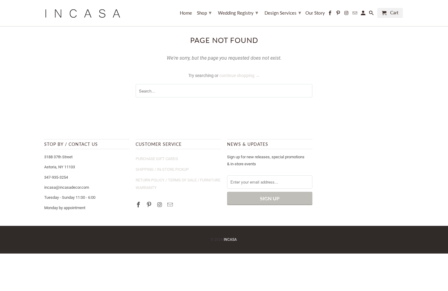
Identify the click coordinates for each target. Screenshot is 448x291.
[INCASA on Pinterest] (149, 205)
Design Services (283, 12)
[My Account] (363, 14)
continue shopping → (239, 75)
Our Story (315, 13)
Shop (204, 12)
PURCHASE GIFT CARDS (157, 158)
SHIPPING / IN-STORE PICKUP (162, 169)
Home (186, 13)
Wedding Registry (238, 12)
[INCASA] (82, 13)
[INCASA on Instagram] (160, 205)
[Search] (372, 14)
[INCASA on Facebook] (139, 205)
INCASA (230, 239)
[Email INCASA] (170, 205)
